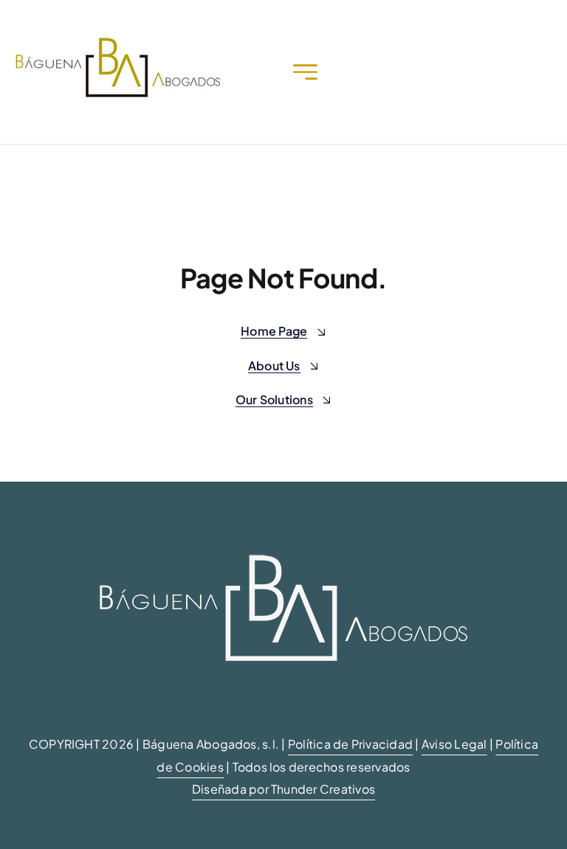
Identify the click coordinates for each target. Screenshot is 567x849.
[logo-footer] (283, 524)
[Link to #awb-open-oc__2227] (305, 72)
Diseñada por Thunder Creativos (283, 789)
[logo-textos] (118, 42)
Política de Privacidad (350, 744)
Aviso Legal (454, 744)
